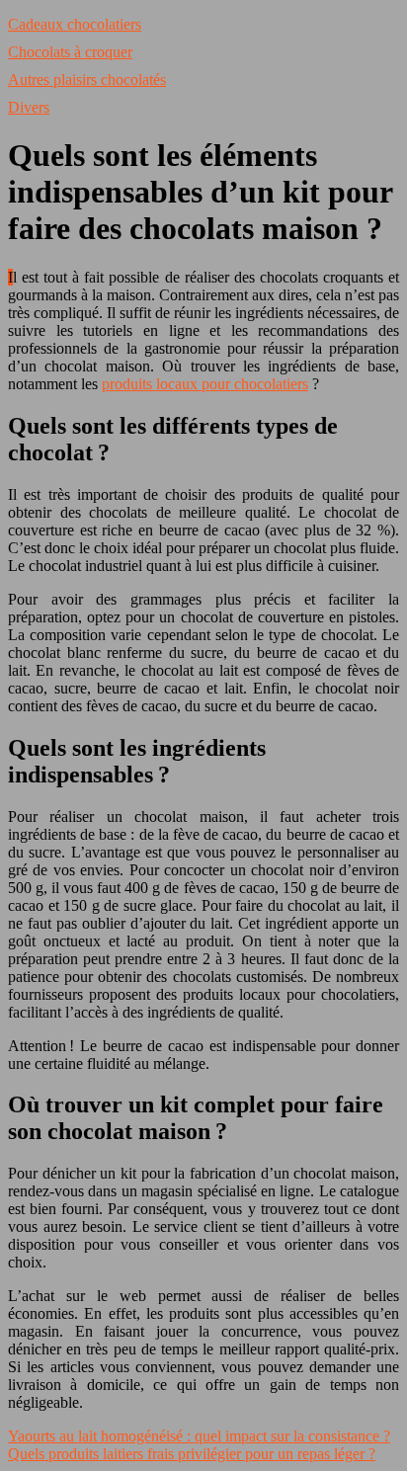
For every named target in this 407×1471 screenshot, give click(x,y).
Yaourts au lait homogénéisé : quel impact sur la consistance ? (199, 1436)
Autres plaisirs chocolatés (87, 79)
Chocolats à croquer (70, 51)
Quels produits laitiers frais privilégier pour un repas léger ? (191, 1453)
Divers (28, 107)
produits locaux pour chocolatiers (205, 383)
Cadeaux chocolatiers (74, 24)
